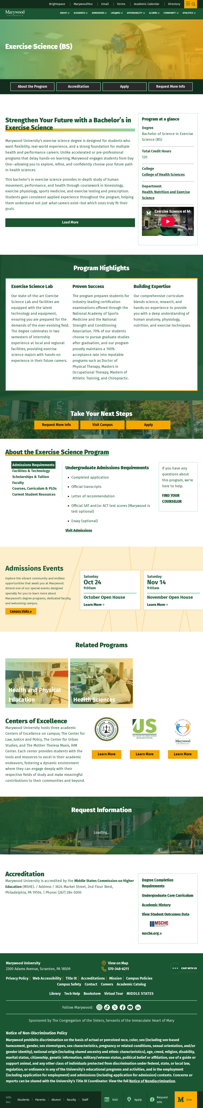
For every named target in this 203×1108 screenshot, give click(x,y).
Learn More (107, 754)
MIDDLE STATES (140, 993)
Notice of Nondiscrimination (152, 1081)
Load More (70, 222)
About (63, 13)
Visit (115, 1099)
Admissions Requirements (33, 465)
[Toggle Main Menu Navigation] (190, 4)
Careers (107, 984)
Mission (115, 978)
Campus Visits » (21, 611)
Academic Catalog (131, 984)
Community (170, 13)
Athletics (188, 13)
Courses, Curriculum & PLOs (34, 488)
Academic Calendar (146, 4)
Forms (121, 4)
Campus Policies (139, 978)
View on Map (118, 963)
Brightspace (57, 4)
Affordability (134, 13)
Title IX (71, 978)
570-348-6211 (118, 969)
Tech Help (72, 993)
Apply (124, 87)
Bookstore (92, 993)
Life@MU (115, 13)
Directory (174, 4)
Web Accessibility (47, 978)
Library (55, 993)
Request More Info (170, 87)
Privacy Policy (17, 978)
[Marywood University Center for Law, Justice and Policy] (106, 729)
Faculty (18, 483)
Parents (40, 1099)
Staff (85, 1099)
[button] (184, 968)
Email (105, 4)
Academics (79, 13)
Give (189, 1099)
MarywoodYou (83, 4)
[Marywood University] (15, 13)
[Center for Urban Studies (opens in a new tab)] (144, 729)
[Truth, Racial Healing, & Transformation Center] (182, 732)
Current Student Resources (34, 494)
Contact (91, 984)
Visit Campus (102, 425)
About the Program (32, 87)
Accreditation (78, 87)
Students (23, 1099)
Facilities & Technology (31, 471)
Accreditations (93, 978)
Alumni (153, 13)
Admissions (98, 13)
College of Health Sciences (163, 174)
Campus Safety (69, 984)
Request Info (162, 1100)
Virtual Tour (113, 993)
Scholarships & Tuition (30, 477)
